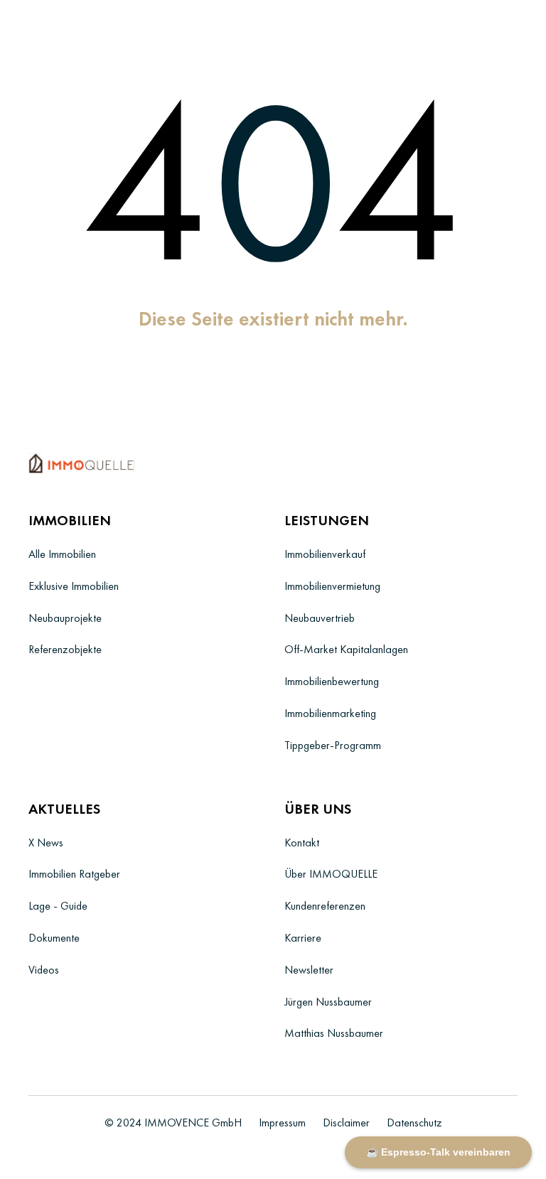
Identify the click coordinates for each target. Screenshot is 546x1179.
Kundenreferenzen (324, 905)
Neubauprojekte (65, 617)
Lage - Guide (57, 905)
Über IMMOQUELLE (331, 873)
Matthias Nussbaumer (333, 1032)
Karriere (302, 937)
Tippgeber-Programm (332, 745)
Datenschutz (414, 1122)
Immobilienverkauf (324, 554)
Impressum (282, 1122)
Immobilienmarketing (330, 713)
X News (45, 842)
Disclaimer (346, 1122)
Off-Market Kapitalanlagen (346, 649)
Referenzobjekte (65, 649)
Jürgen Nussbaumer (328, 1001)
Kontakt (301, 842)
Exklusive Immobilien (73, 585)
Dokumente (54, 937)
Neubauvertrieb (319, 617)
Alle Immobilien (62, 554)
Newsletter (308, 969)
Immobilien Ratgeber (74, 873)
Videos (43, 969)
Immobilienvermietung (332, 585)
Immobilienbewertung (331, 681)
